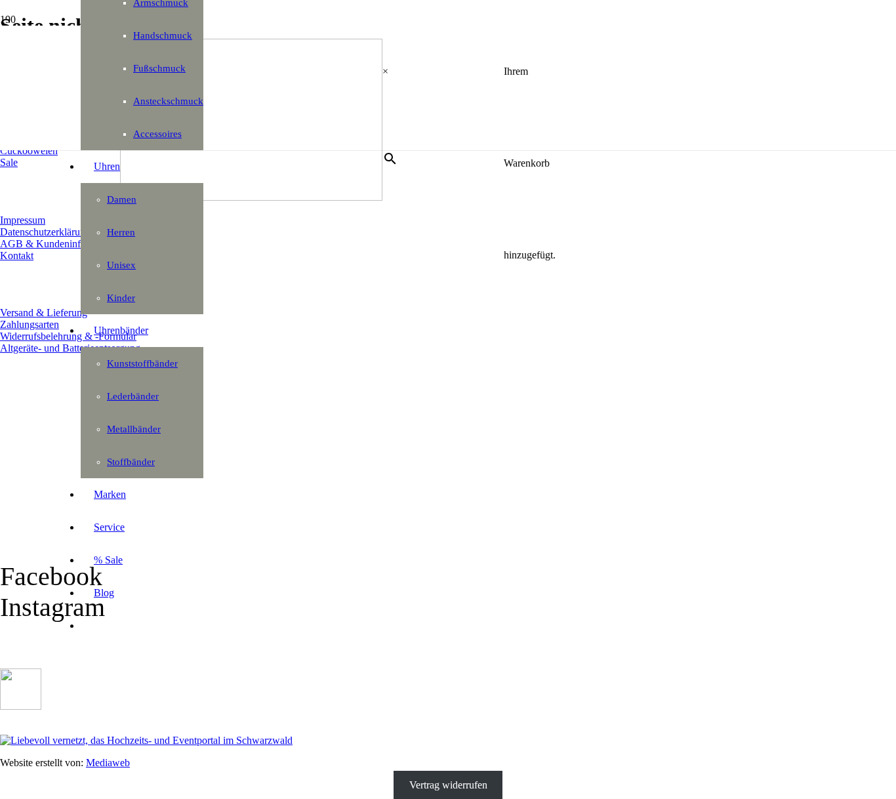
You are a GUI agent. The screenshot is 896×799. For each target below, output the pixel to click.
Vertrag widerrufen (448, 784)
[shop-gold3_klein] (20, 706)
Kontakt (16, 255)
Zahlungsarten (29, 324)
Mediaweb (108, 762)
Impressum (22, 220)
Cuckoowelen (29, 150)
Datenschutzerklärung (45, 231)
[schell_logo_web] (251, 197)
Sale (9, 162)
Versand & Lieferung (43, 312)
